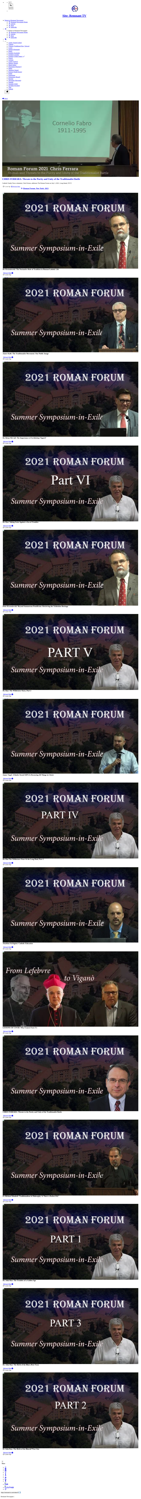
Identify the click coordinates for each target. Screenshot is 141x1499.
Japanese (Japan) (13, 70)
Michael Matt (16, 186)
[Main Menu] (10, 5)
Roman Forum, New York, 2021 (36, 188)
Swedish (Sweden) (14, 85)
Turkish (10, 89)
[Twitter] (6, 1472)
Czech (10, 48)
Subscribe (13, 27)
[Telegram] (6, 1469)
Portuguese (11, 75)
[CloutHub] (6, 1487)
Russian (10, 79)
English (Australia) (14, 53)
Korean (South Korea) (15, 72)
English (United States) (15, 56)
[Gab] (6, 1484)
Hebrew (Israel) (13, 63)
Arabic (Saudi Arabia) (15, 42)
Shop (12, 25)
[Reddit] (6, 1477)
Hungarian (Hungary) (15, 67)
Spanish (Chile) (13, 84)
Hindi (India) (12, 65)
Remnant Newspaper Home (19, 22)
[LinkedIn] (6, 1479)
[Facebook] (6, 1471)
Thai (9, 87)
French (10, 58)
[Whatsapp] (6, 1467)
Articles (12, 24)
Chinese (10, 44)
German (10, 60)
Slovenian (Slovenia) (14, 80)
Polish (10, 73)
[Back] (10, 3)
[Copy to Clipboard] (6, 1489)
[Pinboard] (6, 1481)
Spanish (10, 82)
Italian (10, 68)
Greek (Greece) (13, 61)
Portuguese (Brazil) (14, 77)
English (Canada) (13, 55)
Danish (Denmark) (14, 49)
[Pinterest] (6, 1476)
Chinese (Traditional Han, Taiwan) (18, 46)
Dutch (10, 51)
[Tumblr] (6, 1474)
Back (6, 98)
